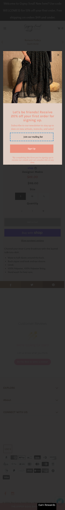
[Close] (58, 55)
